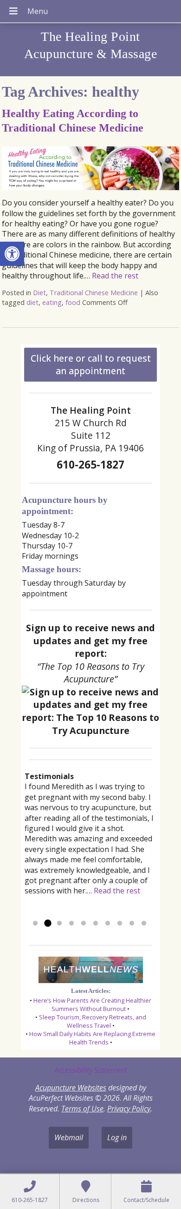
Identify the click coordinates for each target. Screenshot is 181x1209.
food (72, 302)
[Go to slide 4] (71, 923)
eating (52, 302)
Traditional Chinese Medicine (94, 292)
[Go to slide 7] (107, 923)
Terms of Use (82, 1108)
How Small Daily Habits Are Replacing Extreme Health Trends (92, 1038)
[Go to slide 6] (95, 923)
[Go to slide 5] (83, 923)
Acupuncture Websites (70, 1088)
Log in (117, 1137)
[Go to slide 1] (35, 923)
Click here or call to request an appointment (91, 364)
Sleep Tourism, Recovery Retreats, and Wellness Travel (92, 1021)
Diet (39, 292)
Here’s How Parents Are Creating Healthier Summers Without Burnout (92, 1004)
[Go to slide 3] (59, 923)
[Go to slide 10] (144, 923)
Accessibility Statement (90, 1070)
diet (32, 302)
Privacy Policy (128, 1108)
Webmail (68, 1137)
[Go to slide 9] (131, 923)
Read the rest (115, 276)
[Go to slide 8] (119, 923)
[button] (12, 254)
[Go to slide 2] (47, 923)
